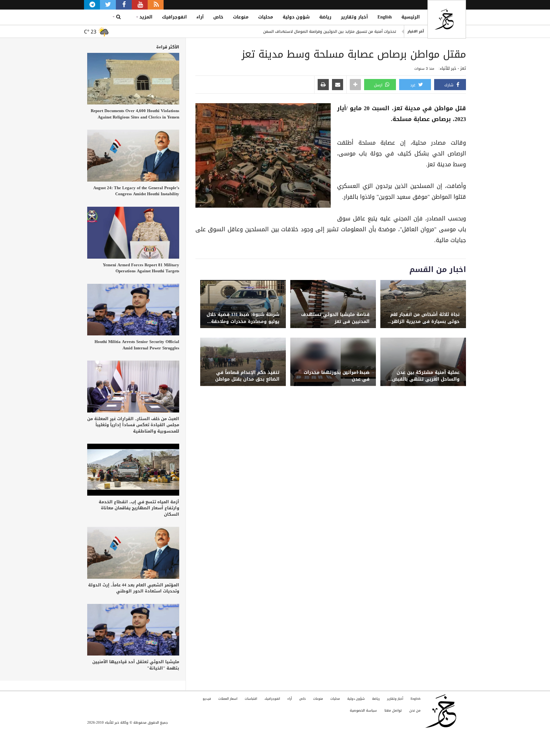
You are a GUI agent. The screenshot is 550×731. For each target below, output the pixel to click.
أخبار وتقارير (354, 17)
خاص (218, 17)
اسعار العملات (227, 699)
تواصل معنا (393, 710)
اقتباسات (251, 699)
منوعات (241, 17)
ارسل (379, 85)
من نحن (414, 710)
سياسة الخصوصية (363, 710)
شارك (449, 85)
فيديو (207, 699)
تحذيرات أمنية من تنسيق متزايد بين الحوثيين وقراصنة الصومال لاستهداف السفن (329, 31)
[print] (323, 85)
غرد (413, 85)
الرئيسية (410, 17)
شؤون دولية (296, 17)
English (384, 17)
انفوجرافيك (174, 17)
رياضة (325, 17)
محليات (265, 17)
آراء (200, 17)
